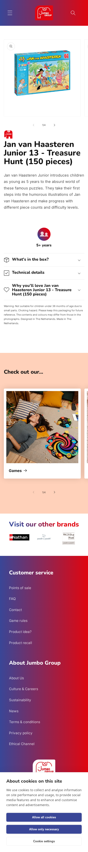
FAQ (12, 599)
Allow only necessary (44, 829)
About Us (16, 678)
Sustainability (20, 700)
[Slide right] (54, 125)
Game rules (18, 620)
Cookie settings (44, 841)
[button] (10, 12)
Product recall (20, 643)
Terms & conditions (24, 722)
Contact (15, 610)
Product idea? (20, 632)
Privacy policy (20, 733)
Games (15, 471)
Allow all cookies (44, 817)
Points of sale (20, 588)
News (14, 711)
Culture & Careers (23, 689)
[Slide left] (34, 125)
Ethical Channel (22, 744)
